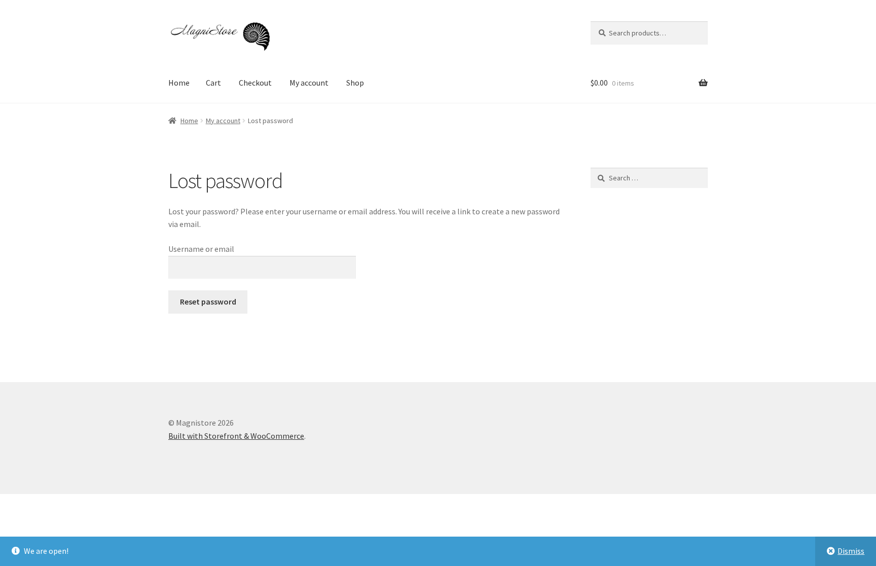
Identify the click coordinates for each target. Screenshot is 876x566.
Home (179, 83)
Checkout (255, 83)
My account (308, 83)
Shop (355, 83)
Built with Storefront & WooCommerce (236, 436)
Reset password (208, 301)
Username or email (201, 249)
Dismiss (850, 551)
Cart (213, 83)
